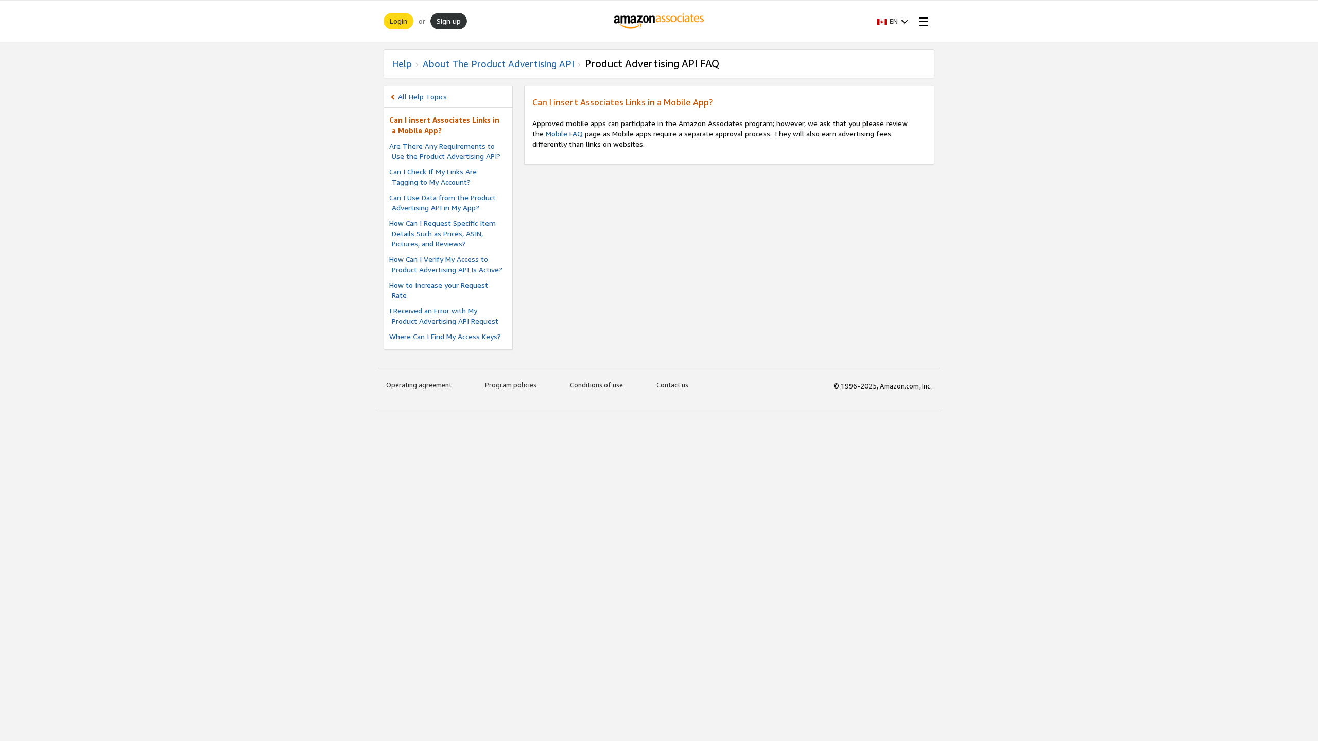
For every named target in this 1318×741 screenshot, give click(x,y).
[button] (893, 21)
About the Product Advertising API (498, 63)
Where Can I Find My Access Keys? (445, 336)
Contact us (672, 385)
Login (398, 20)
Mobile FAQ (564, 133)
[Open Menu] (921, 21)
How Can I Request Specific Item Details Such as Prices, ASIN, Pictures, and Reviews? (442, 233)
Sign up (449, 20)
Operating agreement (419, 385)
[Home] (659, 21)
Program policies (510, 385)
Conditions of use (596, 385)
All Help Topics (422, 96)
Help (402, 63)
